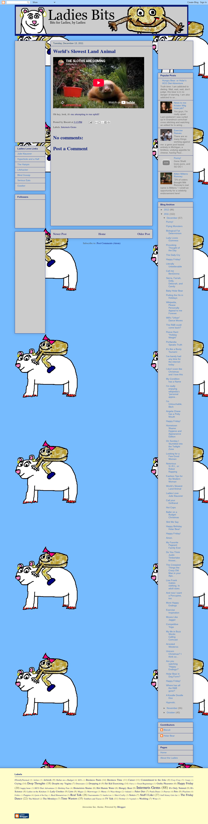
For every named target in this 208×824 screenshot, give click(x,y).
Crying (18, 783)
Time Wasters (69, 798)
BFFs (80, 780)
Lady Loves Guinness (172, 239)
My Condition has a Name (173, 380)
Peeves (167, 791)
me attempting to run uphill (85, 114)
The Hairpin (23, 164)
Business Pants (93, 779)
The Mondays (50, 798)
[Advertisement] (27, 91)
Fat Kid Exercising (114, 783)
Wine (155, 798)
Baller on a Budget (65, 779)
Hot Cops (171, 507)
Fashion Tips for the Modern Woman (174, 479)
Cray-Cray (176, 779)
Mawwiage (92, 791)
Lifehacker (22, 169)
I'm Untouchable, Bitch (174, 404)
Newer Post (59, 234)
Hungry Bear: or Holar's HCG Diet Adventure (174, 82)
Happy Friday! (173, 259)
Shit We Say (172, 522)
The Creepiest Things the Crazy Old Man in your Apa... (173, 570)
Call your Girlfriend (172, 501)
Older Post (143, 234)
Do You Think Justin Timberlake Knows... (173, 556)
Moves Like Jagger (172, 618)
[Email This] (96, 122)
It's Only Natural (177, 788)
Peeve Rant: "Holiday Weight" (172, 335)
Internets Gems (68, 127)
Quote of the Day (41, 795)
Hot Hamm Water (105, 788)
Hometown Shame (82, 788)
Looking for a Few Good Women (173, 456)
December (172, 218)
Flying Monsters (174, 226)
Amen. (169, 538)
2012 (167, 209)
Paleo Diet (140, 791)
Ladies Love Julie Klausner (174, 494)
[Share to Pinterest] (108, 122)
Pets (176, 791)
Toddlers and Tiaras (92, 798)
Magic (80, 791)
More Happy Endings (172, 604)
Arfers (36, 779)
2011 (166, 214)
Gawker (21, 185)
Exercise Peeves (178, 131)
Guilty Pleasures (165, 783)
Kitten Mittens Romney (181, 175)
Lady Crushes (57, 791)
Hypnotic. (171, 702)
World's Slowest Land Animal (174, 487)
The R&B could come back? (174, 326)
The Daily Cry (173, 255)
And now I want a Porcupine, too (174, 595)
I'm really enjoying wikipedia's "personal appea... (173, 391)
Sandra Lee (107, 795)
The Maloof (34, 798)
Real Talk (76, 795)
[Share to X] (102, 122)
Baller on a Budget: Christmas (172, 515)
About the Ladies (169, 758)
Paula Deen (155, 791)
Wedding (143, 798)
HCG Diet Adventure (44, 788)
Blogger (121, 806)
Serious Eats (23, 180)
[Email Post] (90, 122)
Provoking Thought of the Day (173, 248)
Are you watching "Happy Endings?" (172, 665)
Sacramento (93, 795)
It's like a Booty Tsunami (174, 350)
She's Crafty (120, 795)
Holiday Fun (64, 788)
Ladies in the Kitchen (36, 791)
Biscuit (167, 730)
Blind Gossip (23, 175)
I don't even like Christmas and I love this (174, 372)
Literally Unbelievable (174, 265)
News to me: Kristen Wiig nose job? (180, 105)
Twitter (122, 798)
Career (131, 779)
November (172, 708)
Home (102, 234)
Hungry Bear (125, 788)
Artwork (47, 779)
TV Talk (109, 798)
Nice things (115, 791)
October (171, 712)
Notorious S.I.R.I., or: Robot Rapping (173, 467)
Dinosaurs (80, 783)
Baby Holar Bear (174, 290)
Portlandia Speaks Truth (174, 343)
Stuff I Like (147, 795)
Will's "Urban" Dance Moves (174, 319)
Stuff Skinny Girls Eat (168, 795)
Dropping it (94, 783)
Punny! (177, 158)
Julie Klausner (24, 153)
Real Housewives (59, 795)
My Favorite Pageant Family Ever (173, 545)
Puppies (27, 795)
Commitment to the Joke (153, 779)
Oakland (128, 791)
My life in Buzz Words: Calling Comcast (173, 635)
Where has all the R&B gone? (173, 688)
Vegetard (132, 798)
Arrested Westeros (172, 645)
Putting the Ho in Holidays (174, 296)
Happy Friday (185, 783)
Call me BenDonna (172, 272)
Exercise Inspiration (172, 611)
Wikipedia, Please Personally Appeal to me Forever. (174, 307)
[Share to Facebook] (105, 122)
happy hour (25, 788)
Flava (131, 783)
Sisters (132, 795)
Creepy (187, 780)
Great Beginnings (145, 783)
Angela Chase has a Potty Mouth (173, 414)
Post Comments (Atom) (108, 243)
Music (104, 791)
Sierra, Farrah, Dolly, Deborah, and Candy (174, 282)
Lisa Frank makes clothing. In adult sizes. (173, 584)
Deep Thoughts (36, 783)
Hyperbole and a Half (28, 159)
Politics (17, 795)
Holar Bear (169, 735)
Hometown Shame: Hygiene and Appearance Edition (174, 431)
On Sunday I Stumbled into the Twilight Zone (174, 445)
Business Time (114, 779)
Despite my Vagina (62, 783)
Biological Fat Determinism (174, 232)
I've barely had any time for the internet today (173, 360)
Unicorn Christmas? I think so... (174, 654)
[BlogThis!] (99, 122)
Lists (71, 791)
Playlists (186, 791)
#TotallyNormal (22, 779)
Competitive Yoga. (172, 625)
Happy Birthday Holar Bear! (174, 527)
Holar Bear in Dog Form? (173, 675)
